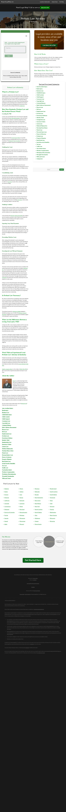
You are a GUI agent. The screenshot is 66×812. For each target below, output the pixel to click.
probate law (22, 105)
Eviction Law (5, 436)
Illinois (21, 488)
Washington (53, 512)
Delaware (6, 509)
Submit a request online (7, 369)
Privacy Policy (35, 578)
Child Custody (6, 417)
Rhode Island (53, 488)
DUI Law (4, 431)
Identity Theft (5, 440)
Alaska (6, 491)
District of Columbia (9, 512)
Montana (37, 488)
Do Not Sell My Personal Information (33, 583)
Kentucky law (24, 403)
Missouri (22, 524)
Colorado (6, 503)
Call (49, 45)
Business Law (5, 412)
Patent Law (39, 130)
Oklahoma (37, 518)
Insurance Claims (6, 444)
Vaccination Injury (7, 470)
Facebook (34, 579)
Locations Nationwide (45, 1)
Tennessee (52, 497)
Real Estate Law (6, 461)
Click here (32, 644)
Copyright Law (6, 423)
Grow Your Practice (36, 590)
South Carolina (53, 491)
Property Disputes (7, 459)
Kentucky (22, 500)
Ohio (36, 515)
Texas (51, 500)
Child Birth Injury (7, 414)
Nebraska (37, 491)
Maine (21, 506)
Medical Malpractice (7, 448)
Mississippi (22, 521)
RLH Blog (62, 1)
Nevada (37, 494)
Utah (51, 503)
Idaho (5, 524)
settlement (4, 277)
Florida (6, 515)
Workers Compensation (8, 472)
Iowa (21, 494)
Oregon (37, 521)
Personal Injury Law (7, 455)
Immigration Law (6, 442)
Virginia (52, 509)
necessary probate (17, 311)
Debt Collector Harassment (9, 427)
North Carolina (38, 509)
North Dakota (38, 512)
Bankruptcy (5, 410)
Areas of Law (54, 1)
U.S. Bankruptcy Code (41, 652)
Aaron (14, 380)
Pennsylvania (38, 524)
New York (37, 506)
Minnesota (22, 518)
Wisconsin (52, 518)
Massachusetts (23, 512)
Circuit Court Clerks (16, 137)
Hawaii (6, 521)
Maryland (22, 509)
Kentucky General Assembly (16, 215)
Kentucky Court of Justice (14, 140)
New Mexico (38, 503)
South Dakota (53, 494)
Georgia (6, 518)
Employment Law (6, 434)
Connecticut (7, 506)
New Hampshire (39, 497)
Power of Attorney (7, 457)
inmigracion (40, 158)
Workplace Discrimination (9, 474)
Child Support (6, 419)
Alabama (6, 488)
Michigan (22, 515)
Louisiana (22, 503)
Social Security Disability (8, 463)
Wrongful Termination (8, 476)
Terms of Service (27, 594)
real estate (19, 199)
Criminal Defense (6, 425)
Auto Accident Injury (7, 408)
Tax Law (4, 465)
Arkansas (6, 497)
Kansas (21, 497)
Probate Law (40, 136)
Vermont (52, 506)
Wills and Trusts (41, 156)
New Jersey (38, 500)
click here (27, 647)
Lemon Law (5, 446)
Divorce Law (5, 429)
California (6, 500)
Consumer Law (6, 421)
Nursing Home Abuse (7, 451)
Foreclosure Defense (7, 438)
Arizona (6, 494)
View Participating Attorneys (39, 609)
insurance (10, 181)
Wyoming (52, 521)
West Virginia (53, 515)
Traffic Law (5, 468)
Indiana (21, 491)
